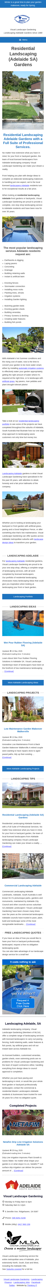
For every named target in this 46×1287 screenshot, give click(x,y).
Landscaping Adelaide (12, 473)
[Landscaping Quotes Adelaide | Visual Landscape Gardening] (23, 1014)
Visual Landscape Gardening (16, 1279)
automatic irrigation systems (31, 368)
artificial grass (8, 381)
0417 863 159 (24, 1224)
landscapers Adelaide (19, 185)
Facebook (35, 1282)
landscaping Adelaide (15, 561)
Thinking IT (32, 1285)
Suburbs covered (14, 1269)
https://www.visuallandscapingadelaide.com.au (23, 19)
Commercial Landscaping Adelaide (23, 885)
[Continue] (9, 671)
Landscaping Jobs (22, 1282)
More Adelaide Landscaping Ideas (23, 682)
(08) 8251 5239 (19, 1218)
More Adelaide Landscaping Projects (23, 769)
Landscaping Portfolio (23, 596)
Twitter (12, 1285)
